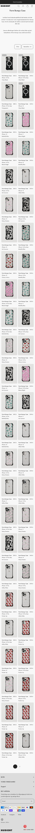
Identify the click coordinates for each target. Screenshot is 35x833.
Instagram (12, 814)
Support (3, 786)
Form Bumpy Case (7, 76)
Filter (17, 46)
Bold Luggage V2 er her (17, 2)
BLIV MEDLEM (5, 791)
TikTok (19, 814)
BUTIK (3, 777)
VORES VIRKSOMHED (8, 782)
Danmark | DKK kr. (5, 822)
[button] (18, 6)
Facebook (3, 814)
